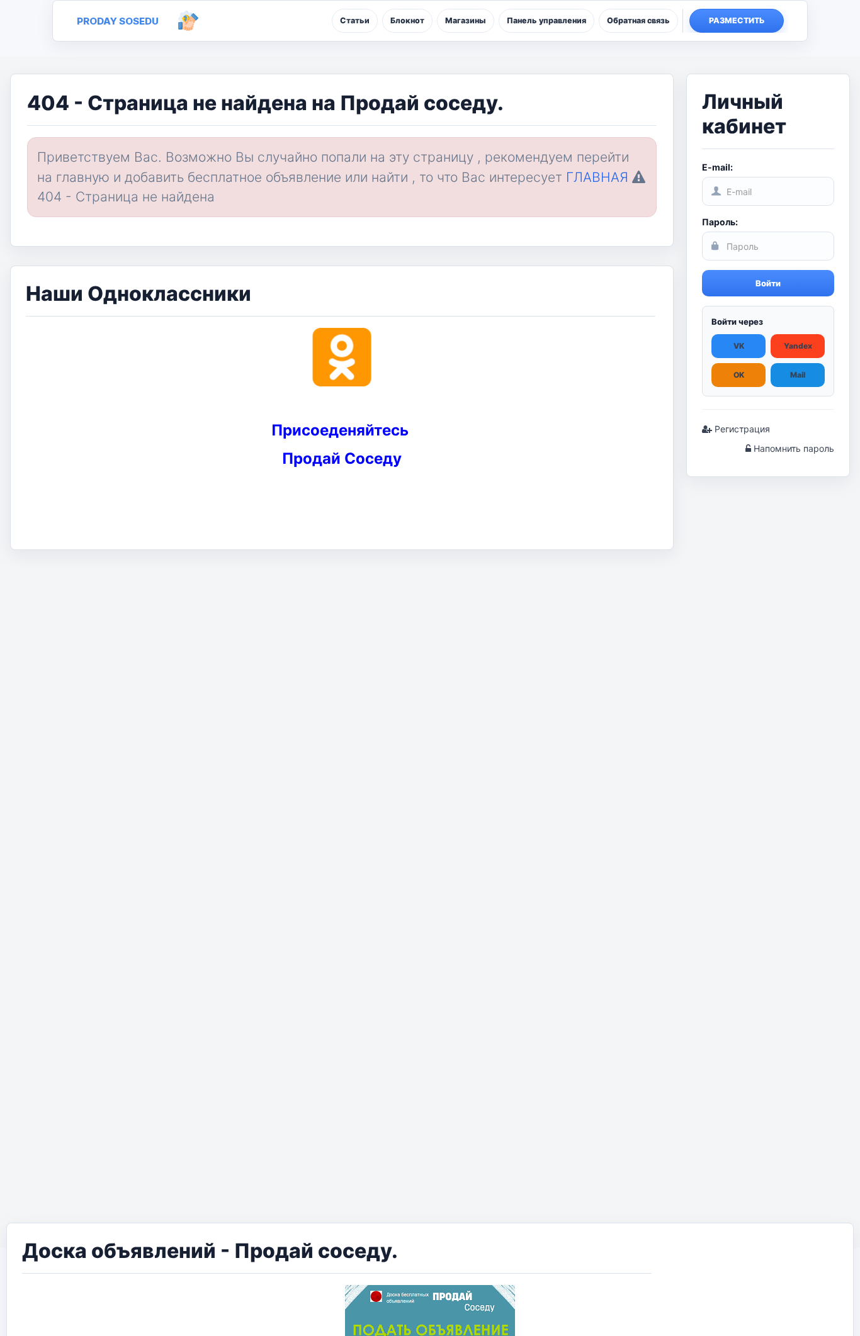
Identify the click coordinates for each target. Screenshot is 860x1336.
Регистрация (741, 429)
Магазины (465, 20)
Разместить (737, 20)
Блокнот (407, 20)
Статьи (355, 20)
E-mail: (717, 167)
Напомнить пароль (792, 448)
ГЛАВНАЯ (597, 177)
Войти (768, 283)
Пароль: (720, 221)
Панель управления (546, 20)
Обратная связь (638, 20)
